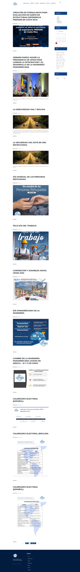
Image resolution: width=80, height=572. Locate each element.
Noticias (37, 3)
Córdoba (64, 60)
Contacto (29, 569)
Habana (57, 63)
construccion (58, 59)
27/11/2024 (15, 113)
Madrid (63, 63)
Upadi (62, 66)
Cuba (61, 60)
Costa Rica (57, 60)
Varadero (57, 68)
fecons (63, 62)
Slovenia (63, 65)
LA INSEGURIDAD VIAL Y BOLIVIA (29, 109)
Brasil (63, 54)
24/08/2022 (16, 276)
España (57, 62)
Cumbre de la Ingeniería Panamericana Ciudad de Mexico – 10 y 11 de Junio (27, 360)
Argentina (62, 52)
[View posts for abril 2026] (56, 31)
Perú (60, 65)
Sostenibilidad (58, 66)
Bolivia (61, 54)
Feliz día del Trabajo (25, 226)
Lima (60, 63)
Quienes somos (26, 3)
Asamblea (57, 54)
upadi (20, 23)
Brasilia (57, 55)
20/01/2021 (15, 493)
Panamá (57, 65)
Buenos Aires (61, 55)
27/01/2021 (15, 437)
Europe (60, 62)
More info (14, 170)
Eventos (47, 3)
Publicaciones (42, 3)
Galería (58, 18)
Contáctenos (53, 3)
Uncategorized (59, 22)
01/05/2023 (15, 229)
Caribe (57, 57)
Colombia (60, 57)
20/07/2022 (15, 316)
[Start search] (60, 2)
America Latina (58, 52)
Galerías (29, 567)
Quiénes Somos (30, 558)
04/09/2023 (16, 148)
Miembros (32, 3)
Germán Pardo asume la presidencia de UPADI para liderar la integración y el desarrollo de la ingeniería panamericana (29, 62)
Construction (62, 59)
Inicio (28, 556)
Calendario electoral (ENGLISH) (30, 433)
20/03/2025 (15, 23)
